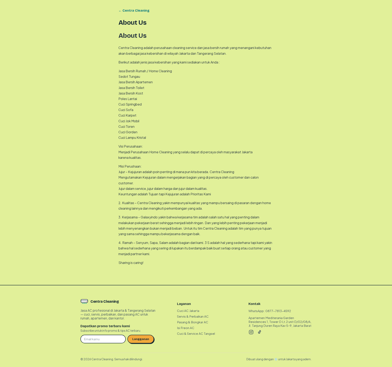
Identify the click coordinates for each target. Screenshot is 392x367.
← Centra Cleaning (133, 10)
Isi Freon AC (185, 328)
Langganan (140, 339)
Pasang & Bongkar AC (192, 322)
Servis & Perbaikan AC (193, 316)
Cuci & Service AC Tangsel (196, 333)
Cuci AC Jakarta (188, 311)
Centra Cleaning (104, 301)
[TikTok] (259, 332)
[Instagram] (251, 332)
